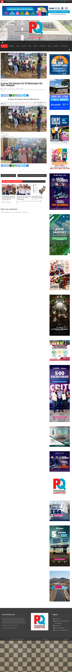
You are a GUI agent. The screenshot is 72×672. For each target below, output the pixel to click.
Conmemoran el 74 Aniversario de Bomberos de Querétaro (32, 175)
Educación (56, 46)
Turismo (35, 46)
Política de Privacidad (59, 627)
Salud (29, 46)
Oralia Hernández (6, 202)
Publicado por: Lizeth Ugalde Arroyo (8, 88)
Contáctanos (42, 46)
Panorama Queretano (36, 201)
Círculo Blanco (20, 89)
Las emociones (40, 89)
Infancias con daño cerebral (8, 175)
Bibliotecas (15, 89)
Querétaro (4, 46)
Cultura (18, 46)
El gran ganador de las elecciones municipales (37, 197)
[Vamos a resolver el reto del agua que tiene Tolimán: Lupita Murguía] (24, 189)
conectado (13, 212)
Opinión (49, 46)
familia (36, 89)
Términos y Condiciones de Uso (62, 630)
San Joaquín (26, 103)
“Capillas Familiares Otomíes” (7, 89)
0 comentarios (20, 88)
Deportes (24, 46)
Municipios (11, 46)
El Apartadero (32, 89)
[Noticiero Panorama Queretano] (36, 30)
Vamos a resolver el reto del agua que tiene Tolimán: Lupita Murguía (24, 198)
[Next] (66, 129)
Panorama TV (64, 46)
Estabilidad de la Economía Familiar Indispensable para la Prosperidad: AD (8, 198)
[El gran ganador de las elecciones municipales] (38, 189)
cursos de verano (26, 89)
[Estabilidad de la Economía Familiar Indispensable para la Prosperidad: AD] (9, 189)
